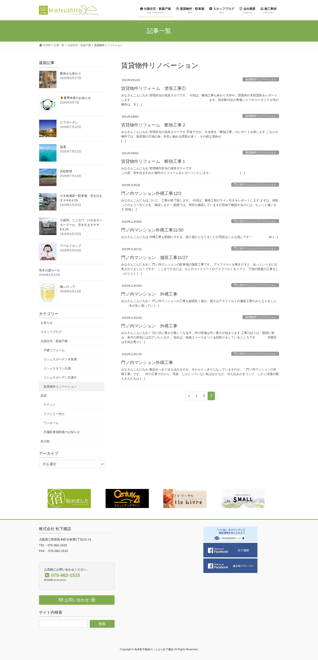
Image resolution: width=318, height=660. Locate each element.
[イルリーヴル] (185, 498)
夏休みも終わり (70, 73)
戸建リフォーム (54, 350)
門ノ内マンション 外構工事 (149, 294)
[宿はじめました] (69, 498)
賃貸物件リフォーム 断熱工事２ (153, 125)
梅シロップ (67, 286)
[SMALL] (243, 498)
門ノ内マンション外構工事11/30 (152, 230)
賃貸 (43, 395)
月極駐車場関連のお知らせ (61, 432)
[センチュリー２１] (127, 498)
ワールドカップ (70, 246)
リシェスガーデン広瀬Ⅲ (60, 377)
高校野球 (66, 171)
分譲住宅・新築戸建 (54, 341)
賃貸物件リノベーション (260, 79)
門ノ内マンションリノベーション (255, 184)
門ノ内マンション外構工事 (147, 362)
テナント (49, 404)
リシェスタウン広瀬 (57, 368)
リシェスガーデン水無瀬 (60, 359)
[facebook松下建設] (230, 550)
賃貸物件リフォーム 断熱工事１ (153, 161)
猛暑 (63, 147)
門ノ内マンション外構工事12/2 (151, 193)
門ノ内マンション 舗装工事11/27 (154, 257)
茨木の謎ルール (49, 270)
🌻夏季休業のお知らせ (75, 98)
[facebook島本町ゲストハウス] (230, 565)
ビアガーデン (69, 122)
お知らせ (46, 322)
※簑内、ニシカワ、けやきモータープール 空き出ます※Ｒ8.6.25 (81, 224)
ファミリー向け (54, 414)
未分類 (45, 441)
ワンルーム (51, 423)
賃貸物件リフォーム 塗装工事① (153, 88)
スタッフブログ (51, 331)
